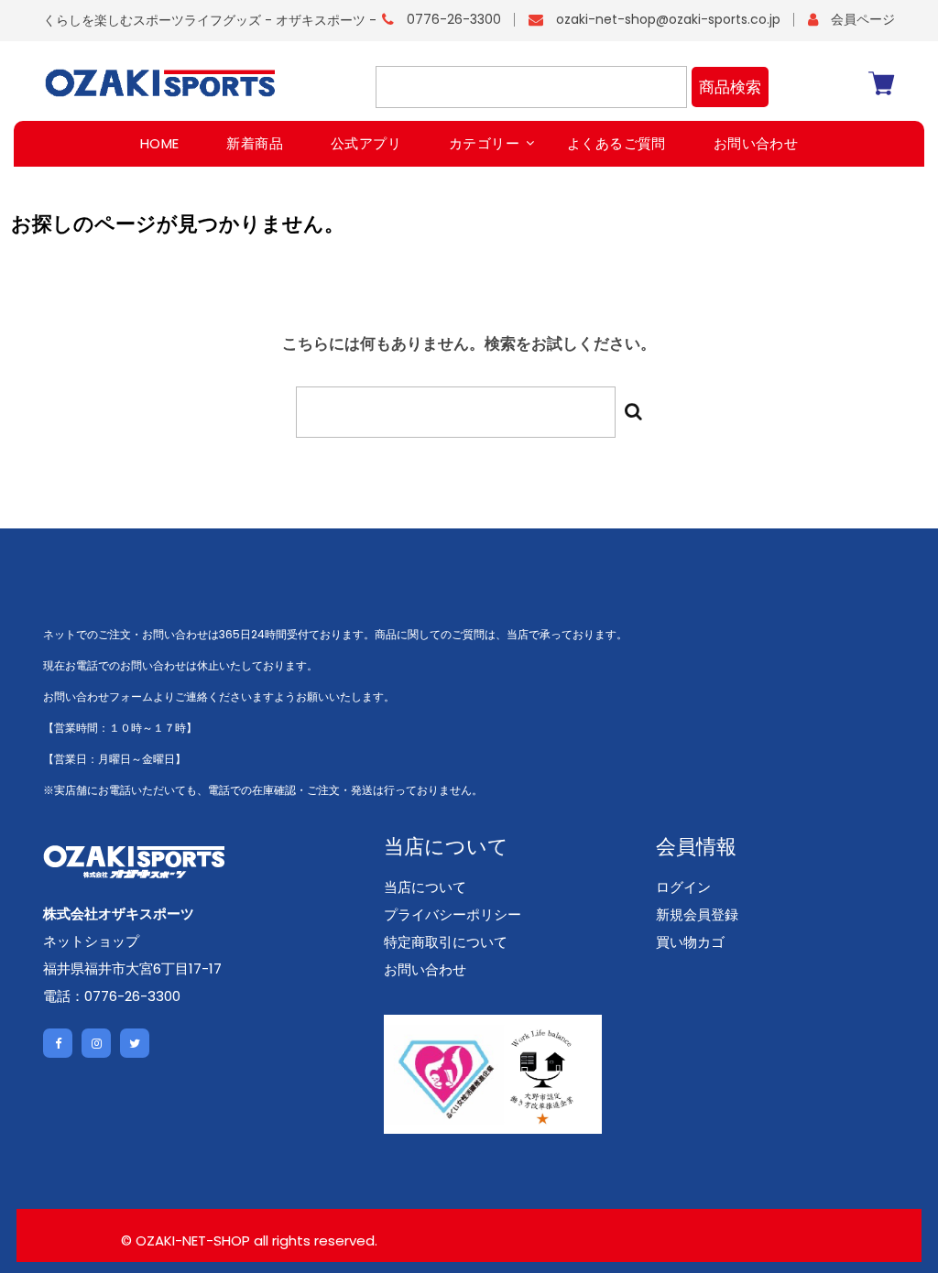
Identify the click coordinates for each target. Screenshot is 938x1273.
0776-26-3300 (454, 19)
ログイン (683, 887)
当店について (425, 887)
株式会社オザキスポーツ (118, 913)
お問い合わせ (425, 969)
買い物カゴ (690, 942)
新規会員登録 (697, 914)
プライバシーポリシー (452, 914)
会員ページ (863, 19)
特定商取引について (445, 942)
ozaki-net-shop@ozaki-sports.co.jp (668, 19)
